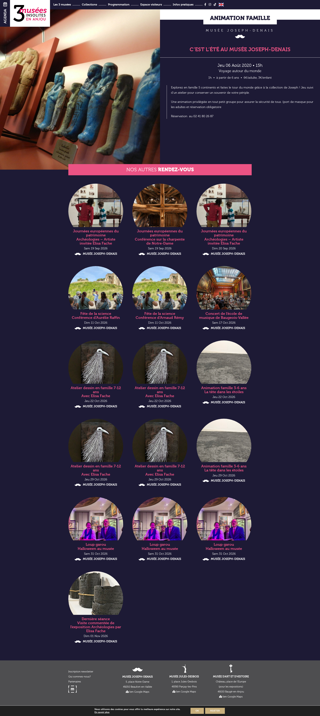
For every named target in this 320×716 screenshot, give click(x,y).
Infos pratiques (183, 4)
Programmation (119, 4)
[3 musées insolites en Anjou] (30, 13)
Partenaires (74, 681)
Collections (89, 4)
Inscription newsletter (80, 671)
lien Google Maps (139, 691)
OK (197, 710)
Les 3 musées (62, 4)
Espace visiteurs (151, 4)
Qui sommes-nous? (79, 676)
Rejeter (215, 710)
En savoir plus (102, 712)
